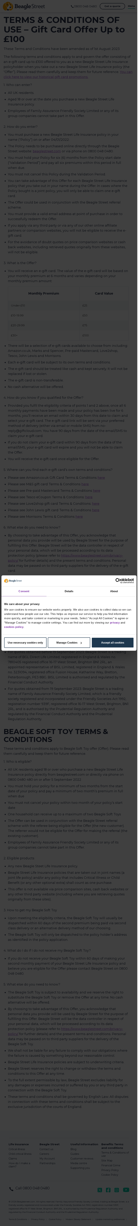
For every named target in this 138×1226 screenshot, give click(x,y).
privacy (115, 622)
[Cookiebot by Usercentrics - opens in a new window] (118, 580)
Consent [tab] (24, 591)
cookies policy (13, 626)
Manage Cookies (66, 642)
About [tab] (114, 591)
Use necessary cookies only (25, 642)
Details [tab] (69, 591)
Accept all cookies (112, 642)
